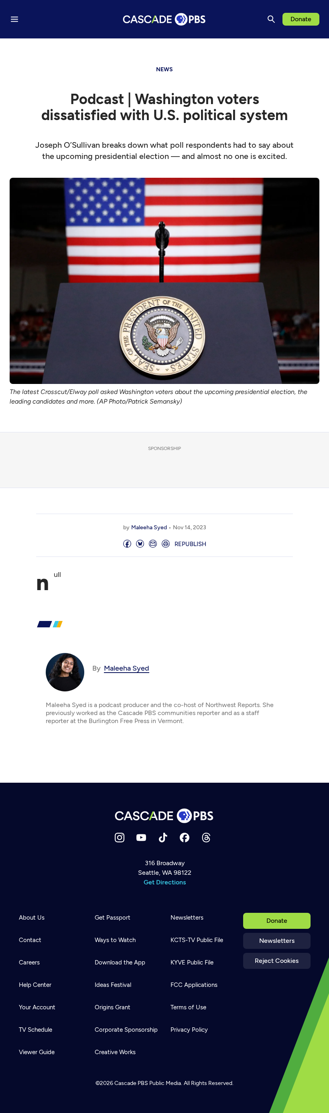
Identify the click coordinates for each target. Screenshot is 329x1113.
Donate (300, 19)
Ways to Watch (115, 940)
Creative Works (115, 1052)
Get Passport (112, 917)
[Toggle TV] (165, 49)
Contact (30, 940)
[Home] (164, 815)
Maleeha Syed (149, 527)
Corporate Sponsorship (126, 1029)
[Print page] (166, 544)
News (164, 69)
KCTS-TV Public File (197, 940)
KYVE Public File (192, 962)
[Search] (271, 19)
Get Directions (165, 882)
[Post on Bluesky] (140, 544)
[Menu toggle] (14, 19)
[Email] (153, 544)
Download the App (120, 962)
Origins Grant (112, 1007)
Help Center (35, 984)
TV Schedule (35, 1029)
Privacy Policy (189, 1029)
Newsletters (276, 940)
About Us (32, 917)
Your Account (37, 1007)
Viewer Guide (37, 1052)
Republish (190, 544)
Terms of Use (188, 1007)
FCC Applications (194, 984)
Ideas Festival (113, 984)
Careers (29, 962)
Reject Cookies (277, 960)
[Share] (127, 544)
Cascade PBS (131, 1083)
